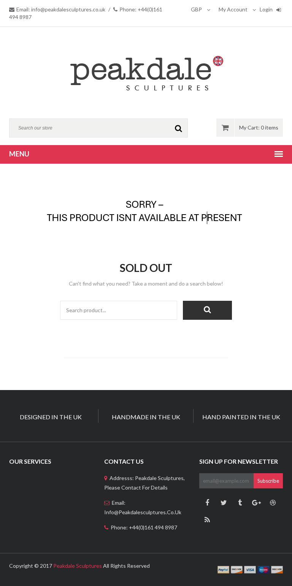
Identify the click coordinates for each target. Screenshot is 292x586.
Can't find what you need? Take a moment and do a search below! (146, 283)
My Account (234, 9)
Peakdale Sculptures (77, 565)
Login (266, 9)
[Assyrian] (146, 73)
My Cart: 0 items (258, 127)
